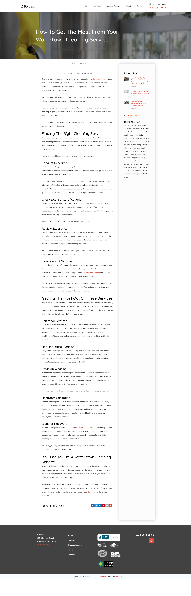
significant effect (99, 79)
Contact (71, 554)
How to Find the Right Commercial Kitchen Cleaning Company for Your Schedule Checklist (141, 81)
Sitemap (118, 576)
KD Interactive (101, 576)
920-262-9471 (43, 544)
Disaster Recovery (75, 545)
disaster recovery (83, 427)
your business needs (91, 272)
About (70, 550)
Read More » (134, 86)
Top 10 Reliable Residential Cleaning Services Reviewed (141, 92)
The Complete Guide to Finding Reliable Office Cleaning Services (139, 103)
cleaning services (87, 73)
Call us (90, 492)
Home (70, 535)
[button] (93, 505)
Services (71, 540)
